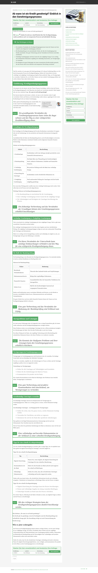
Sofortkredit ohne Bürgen (70, 41)
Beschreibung (44, 149)
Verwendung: (40, 23)
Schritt (20, 149)
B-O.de (13, 2)
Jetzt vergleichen (54, 23)
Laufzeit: (27, 23)
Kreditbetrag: (16, 23)
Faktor (21, 266)
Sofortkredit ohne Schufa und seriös (72, 37)
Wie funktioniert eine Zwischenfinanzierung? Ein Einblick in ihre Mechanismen (75, 59)
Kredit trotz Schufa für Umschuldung (72, 45)
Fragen (14, 558)
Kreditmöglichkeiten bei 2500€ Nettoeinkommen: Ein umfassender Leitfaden (74, 54)
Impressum (31, 569)
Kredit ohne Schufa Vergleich (71, 39)
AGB (47, 569)
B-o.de (15, 569)
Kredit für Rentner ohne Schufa (71, 43)
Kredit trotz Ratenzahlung (70, 29)
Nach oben (83, 568)
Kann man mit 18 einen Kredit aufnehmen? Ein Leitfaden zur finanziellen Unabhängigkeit (76, 80)
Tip (20, 456)
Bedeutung (45, 266)
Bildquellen (43, 569)
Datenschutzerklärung (22, 569)
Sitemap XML (37, 569)
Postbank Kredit (69, 31)
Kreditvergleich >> (81, 2)
